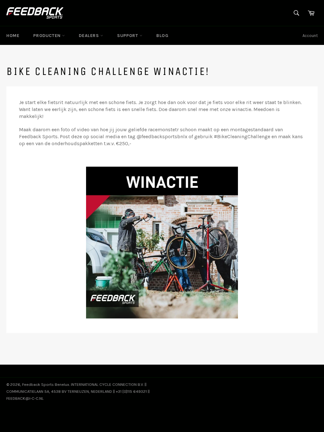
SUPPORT (128, 35)
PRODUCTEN (47, 35)
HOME (12, 35)
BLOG (162, 35)
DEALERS (89, 35)
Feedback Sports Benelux (45, 384)
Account (310, 35)
